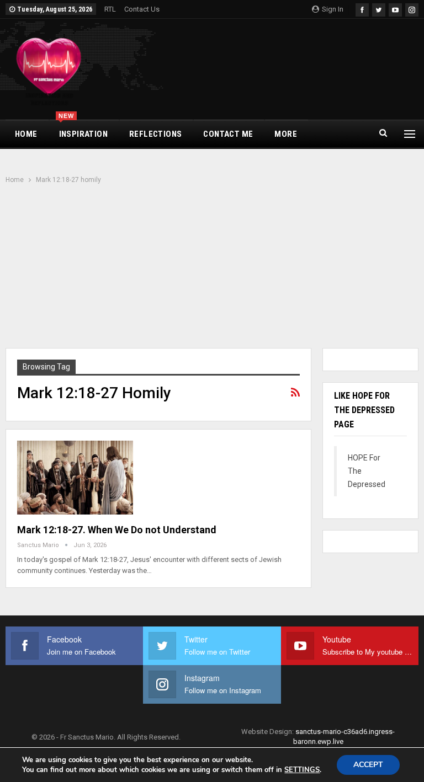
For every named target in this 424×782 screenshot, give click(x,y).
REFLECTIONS (155, 134)
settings (302, 770)
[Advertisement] (212, 267)
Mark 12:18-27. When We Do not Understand (116, 529)
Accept (368, 764)
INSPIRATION (83, 129)
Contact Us (142, 9)
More (285, 134)
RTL (110, 9)
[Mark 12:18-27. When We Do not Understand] (75, 478)
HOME (26, 134)
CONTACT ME (228, 134)
